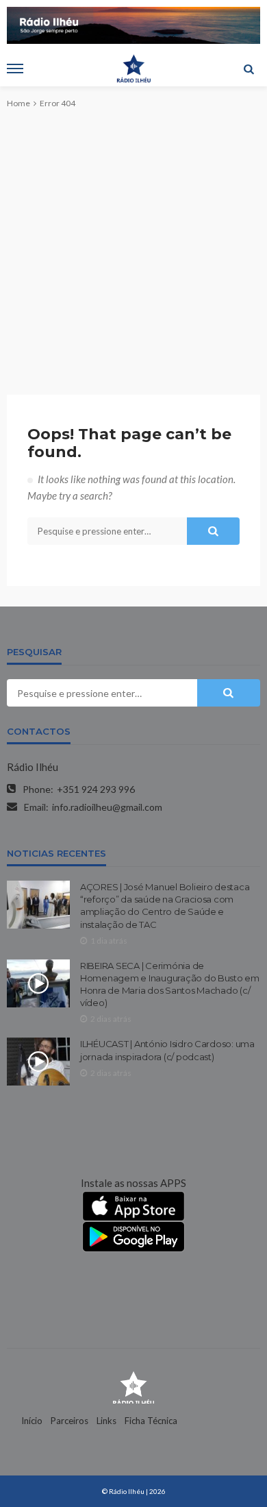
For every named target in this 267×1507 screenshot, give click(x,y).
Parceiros (69, 1420)
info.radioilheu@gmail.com (107, 807)
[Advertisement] (133, 240)
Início (31, 1420)
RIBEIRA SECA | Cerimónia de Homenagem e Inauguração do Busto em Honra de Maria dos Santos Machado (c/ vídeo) (169, 984)
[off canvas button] (15, 68)
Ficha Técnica (151, 1420)
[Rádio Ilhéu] (133, 1386)
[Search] (248, 68)
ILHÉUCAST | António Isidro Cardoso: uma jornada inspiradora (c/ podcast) (167, 1050)
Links (106, 1420)
